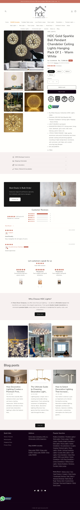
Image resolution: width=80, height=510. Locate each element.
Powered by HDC (44, 508)
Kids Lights (56, 443)
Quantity (50, 78)
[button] (5, 11)
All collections (65, 446)
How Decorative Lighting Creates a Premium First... (14, 389)
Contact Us (15, 199)
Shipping (56, 63)
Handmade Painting (60, 476)
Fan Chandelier (62, 455)
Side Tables (70, 476)
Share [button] (50, 150)
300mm (51, 71)
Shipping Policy (8, 442)
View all (40, 425)
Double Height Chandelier (66, 441)
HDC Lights (38, 508)
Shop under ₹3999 (39, 452)
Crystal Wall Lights (64, 452)
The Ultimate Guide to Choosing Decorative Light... (39, 389)
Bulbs (59, 450)
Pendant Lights (70, 437)
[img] (9, 230)
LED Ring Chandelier (67, 459)
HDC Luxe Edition (63, 457)
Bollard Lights (63, 448)
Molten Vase (65, 472)
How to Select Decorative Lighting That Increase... (64, 389)
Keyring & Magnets (65, 483)
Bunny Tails (60, 481)
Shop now (40, 314)
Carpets (65, 474)
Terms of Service (8, 437)
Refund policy (7, 439)
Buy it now (62, 92)
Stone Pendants (63, 464)
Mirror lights (65, 443)
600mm (51, 75)
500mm (67, 71)
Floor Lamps (65, 439)
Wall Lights (56, 439)
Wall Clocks (72, 474)
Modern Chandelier (59, 437)
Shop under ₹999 (34, 450)
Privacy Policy (7, 445)
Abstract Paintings (58, 478)
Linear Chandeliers (59, 461)
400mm (59, 71)
